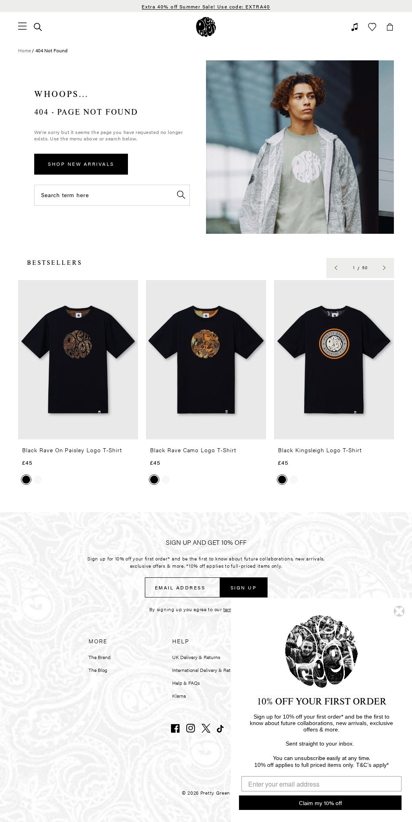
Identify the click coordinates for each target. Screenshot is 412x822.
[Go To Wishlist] (372, 27)
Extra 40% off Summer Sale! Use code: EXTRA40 (206, 6)
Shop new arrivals (81, 163)
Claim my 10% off (320, 803)
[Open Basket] (390, 27)
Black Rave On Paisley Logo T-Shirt (72, 450)
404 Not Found (51, 50)
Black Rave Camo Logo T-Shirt (193, 450)
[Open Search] (38, 27)
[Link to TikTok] (221, 728)
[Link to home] (206, 27)
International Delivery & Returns (206, 670)
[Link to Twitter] (206, 728)
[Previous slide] (336, 268)
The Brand (100, 657)
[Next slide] (384, 268)
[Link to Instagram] (190, 728)
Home (24, 50)
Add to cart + (111, 430)
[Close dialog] (399, 611)
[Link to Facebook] (175, 728)
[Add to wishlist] (130, 289)
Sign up (244, 587)
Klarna (179, 695)
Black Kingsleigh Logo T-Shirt (320, 450)
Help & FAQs (186, 682)
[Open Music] (354, 27)
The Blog (98, 670)
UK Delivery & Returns (196, 657)
